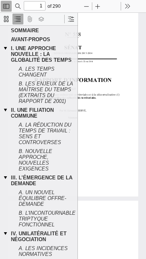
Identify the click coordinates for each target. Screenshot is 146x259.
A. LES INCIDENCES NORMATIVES (43, 251)
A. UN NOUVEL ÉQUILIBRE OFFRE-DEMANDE (42, 198)
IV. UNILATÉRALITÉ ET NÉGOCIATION (39, 236)
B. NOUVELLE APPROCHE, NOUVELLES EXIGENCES (35, 160)
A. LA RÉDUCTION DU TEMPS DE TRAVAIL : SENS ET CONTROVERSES (45, 133)
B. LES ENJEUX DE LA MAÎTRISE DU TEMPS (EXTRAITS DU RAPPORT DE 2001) (46, 92)
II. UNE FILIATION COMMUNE (32, 113)
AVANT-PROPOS (30, 39)
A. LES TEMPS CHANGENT (37, 72)
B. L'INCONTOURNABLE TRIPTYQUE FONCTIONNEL (47, 219)
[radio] (6, 19)
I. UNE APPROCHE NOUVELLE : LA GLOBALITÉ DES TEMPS (41, 54)
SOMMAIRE (25, 30)
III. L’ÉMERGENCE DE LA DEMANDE (41, 180)
